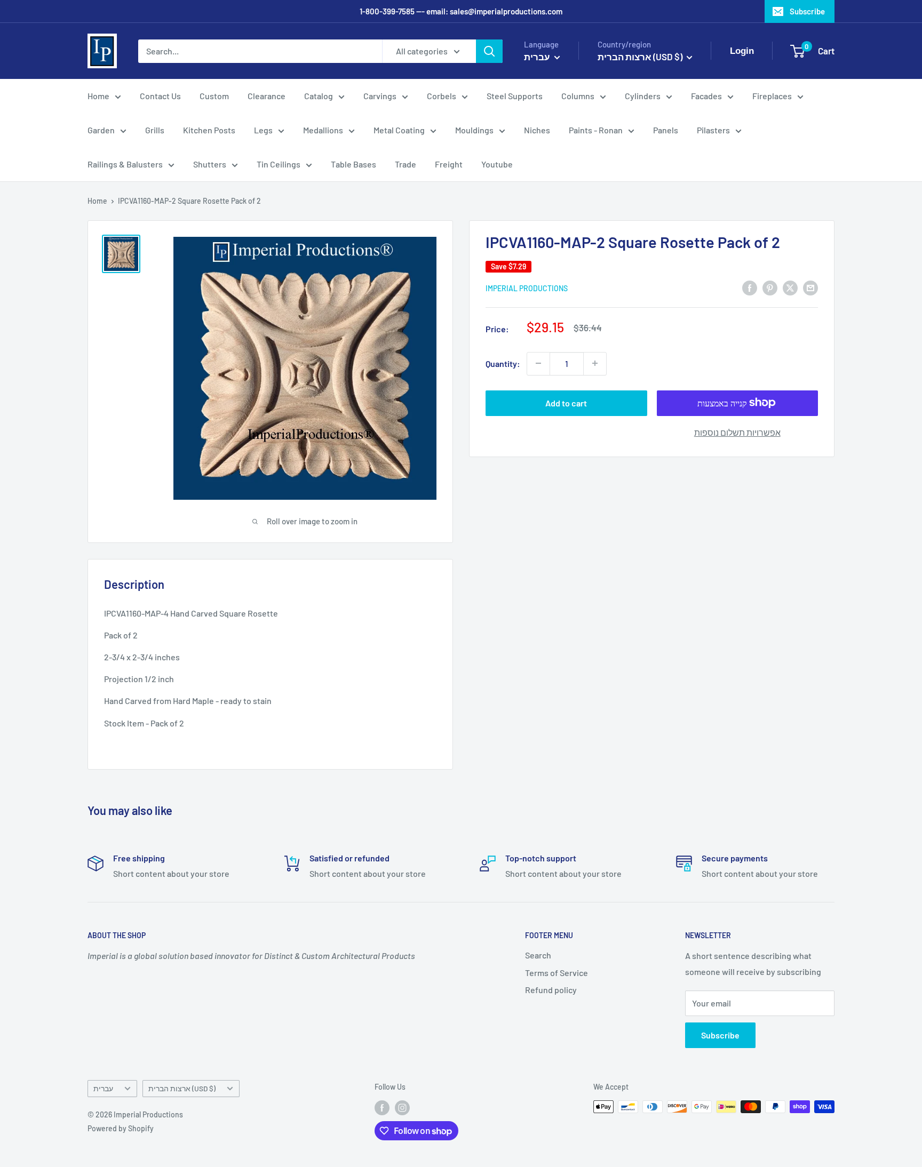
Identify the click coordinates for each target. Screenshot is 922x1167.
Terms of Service (556, 973)
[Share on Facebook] (749, 287)
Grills (154, 130)
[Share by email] (810, 287)
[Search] (489, 51)
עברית (103, 1088)
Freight (449, 164)
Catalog (318, 96)
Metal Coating (399, 130)
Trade (405, 164)
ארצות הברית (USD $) (182, 1088)
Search (538, 955)
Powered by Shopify (121, 1128)
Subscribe (807, 11)
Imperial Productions (527, 287)
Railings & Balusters (125, 164)
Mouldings (474, 130)
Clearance (266, 96)
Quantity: (503, 363)
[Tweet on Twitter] (790, 287)
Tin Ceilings (278, 164)
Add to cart (566, 402)
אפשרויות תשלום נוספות (737, 432)
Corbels (441, 96)
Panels (665, 130)
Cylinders (643, 96)
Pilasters (713, 130)
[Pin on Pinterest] (769, 287)
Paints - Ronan (596, 130)
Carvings (379, 96)
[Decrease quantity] (538, 363)
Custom (214, 96)
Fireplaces (772, 96)
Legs (263, 130)
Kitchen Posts (209, 130)
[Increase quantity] (595, 363)
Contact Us (160, 96)
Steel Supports (515, 96)
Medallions (323, 130)
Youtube (497, 164)
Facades (706, 96)
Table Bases (353, 164)
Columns (577, 96)
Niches (537, 130)
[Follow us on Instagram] (402, 1107)
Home (98, 96)
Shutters (209, 164)
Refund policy (551, 990)
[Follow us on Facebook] (382, 1107)
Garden (101, 130)
